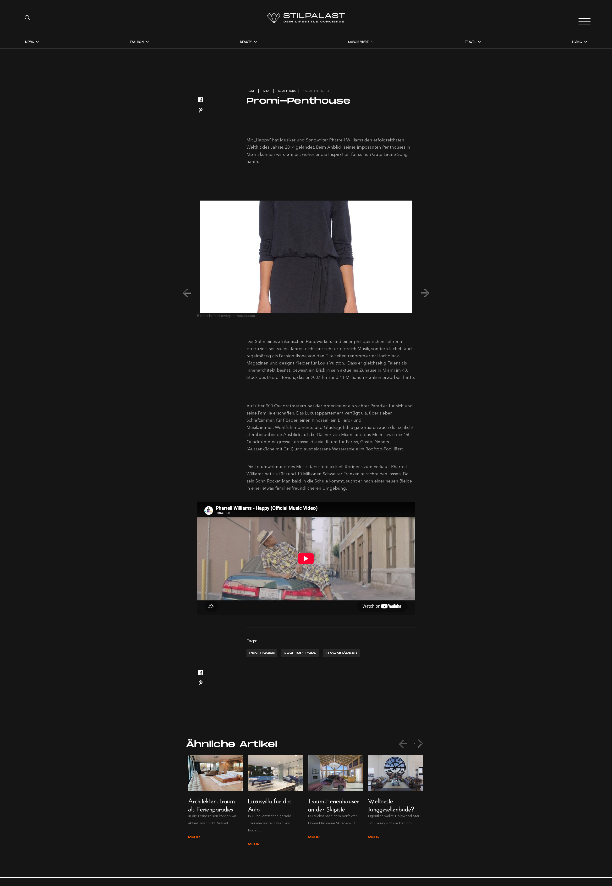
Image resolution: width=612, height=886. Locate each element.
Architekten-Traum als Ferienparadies (211, 804)
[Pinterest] (200, 110)
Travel (470, 42)
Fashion (137, 42)
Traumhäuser (341, 653)
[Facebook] (200, 100)
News (29, 42)
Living (577, 42)
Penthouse (262, 653)
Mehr (194, 837)
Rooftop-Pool (300, 653)
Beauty (246, 42)
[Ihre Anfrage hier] (28, 17)
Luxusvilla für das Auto (269, 804)
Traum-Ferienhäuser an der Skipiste (333, 804)
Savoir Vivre (358, 42)
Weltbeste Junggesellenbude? (391, 804)
